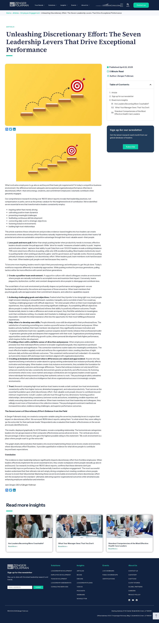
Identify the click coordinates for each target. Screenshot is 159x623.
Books (79, 575)
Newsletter (82, 599)
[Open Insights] (67, 5)
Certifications (108, 579)
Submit (38, 587)
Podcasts (81, 591)
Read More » (12, 546)
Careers (131, 591)
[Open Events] (77, 5)
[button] (150, 85)
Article (114, 92)
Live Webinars (108, 571)
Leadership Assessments (61, 583)
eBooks (80, 579)
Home (8, 13)
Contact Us (133, 571)
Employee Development (61, 575)
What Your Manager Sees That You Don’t (132, 107)
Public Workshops (110, 575)
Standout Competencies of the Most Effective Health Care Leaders (130, 112)
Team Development (59, 579)
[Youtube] (133, 600)
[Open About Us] (89, 5)
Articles (16, 13)
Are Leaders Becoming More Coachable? (131, 104)
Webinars (81, 595)
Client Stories (134, 583)
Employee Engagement (30, 13)
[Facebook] (137, 600)
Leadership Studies (84, 583)
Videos (79, 587)
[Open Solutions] (56, 5)
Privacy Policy (134, 595)
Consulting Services (59, 587)
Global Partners (135, 587)
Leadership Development (61, 571)
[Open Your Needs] (44, 5)
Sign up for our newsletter (123, 96)
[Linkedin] (129, 600)
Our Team (132, 579)
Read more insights (120, 100)
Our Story (132, 575)
